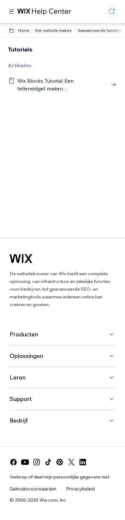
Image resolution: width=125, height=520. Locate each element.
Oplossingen (26, 356)
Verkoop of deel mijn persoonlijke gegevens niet (59, 477)
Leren (18, 377)
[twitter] (71, 462)
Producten (24, 334)
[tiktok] (48, 462)
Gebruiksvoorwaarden (33, 489)
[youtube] (25, 462)
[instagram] (36, 462)
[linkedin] (83, 462)
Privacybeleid (80, 489)
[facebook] (13, 462)
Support (21, 399)
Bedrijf (19, 420)
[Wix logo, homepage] (21, 258)
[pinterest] (59, 462)
